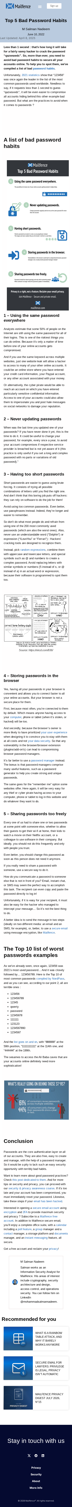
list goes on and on (25, 1042)
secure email (60, 928)
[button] (40, 7)
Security (36, 1474)
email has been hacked (48, 1201)
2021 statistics (31, 75)
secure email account (46, 1208)
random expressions (33, 549)
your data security (39, 741)
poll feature (24, 1229)
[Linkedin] (43, 1456)
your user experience (54, 732)
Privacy (36, 1467)
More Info (36, 1487)
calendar (61, 1225)
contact (8, 1233)
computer (15, 717)
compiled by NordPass (50, 978)
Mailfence (49, 932)
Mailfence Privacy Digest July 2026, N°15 (49, 1398)
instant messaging (36, 1237)
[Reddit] (36, 1456)
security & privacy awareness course (32, 1188)
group (38, 1229)
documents (61, 1233)
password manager (43, 760)
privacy (53, 1248)
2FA (25, 1212)
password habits (44, 68)
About (36, 1481)
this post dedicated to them (29, 1179)
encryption (10, 1212)
